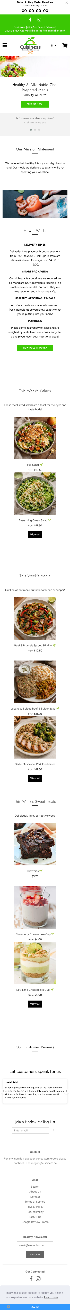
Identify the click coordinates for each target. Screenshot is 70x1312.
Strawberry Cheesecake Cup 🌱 (35, 934)
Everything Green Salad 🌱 (35, 520)
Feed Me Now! (35, 104)
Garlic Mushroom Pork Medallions (35, 764)
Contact (35, 1196)
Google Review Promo (35, 1222)
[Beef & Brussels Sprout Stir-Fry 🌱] (35, 618)
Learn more (51, 1297)
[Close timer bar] (66, 2)
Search (35, 1186)
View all (35, 534)
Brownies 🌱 (35, 871)
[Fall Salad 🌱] (35, 438)
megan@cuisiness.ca (44, 1163)
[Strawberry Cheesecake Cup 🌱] (35, 907)
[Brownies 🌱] (35, 844)
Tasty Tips (35, 1216)
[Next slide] (66, 1091)
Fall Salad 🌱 (35, 464)
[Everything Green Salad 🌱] (35, 493)
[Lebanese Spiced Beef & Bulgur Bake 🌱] (35, 682)
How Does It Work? (35, 348)
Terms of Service (35, 1201)
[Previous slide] (3, 1091)
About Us (35, 1191)
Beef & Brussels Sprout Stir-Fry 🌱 (35, 645)
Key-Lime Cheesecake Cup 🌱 (35, 989)
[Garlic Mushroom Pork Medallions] (35, 737)
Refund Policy (35, 1211)
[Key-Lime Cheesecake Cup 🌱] (35, 963)
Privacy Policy (35, 1206)
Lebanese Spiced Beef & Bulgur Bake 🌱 (35, 708)
